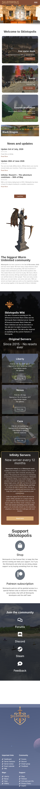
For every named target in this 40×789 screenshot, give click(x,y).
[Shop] (20, 546)
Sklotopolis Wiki (15, 312)
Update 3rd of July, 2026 (12, 149)
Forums (20, 627)
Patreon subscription (20, 583)
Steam (20, 656)
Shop (20, 554)
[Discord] (20, 635)
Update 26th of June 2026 (12, 161)
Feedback (20, 670)
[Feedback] (20, 664)
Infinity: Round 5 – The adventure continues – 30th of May (16, 176)
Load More (20, 196)
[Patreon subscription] (20, 574)
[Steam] (20, 649)
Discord (20, 641)
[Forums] (20, 620)
